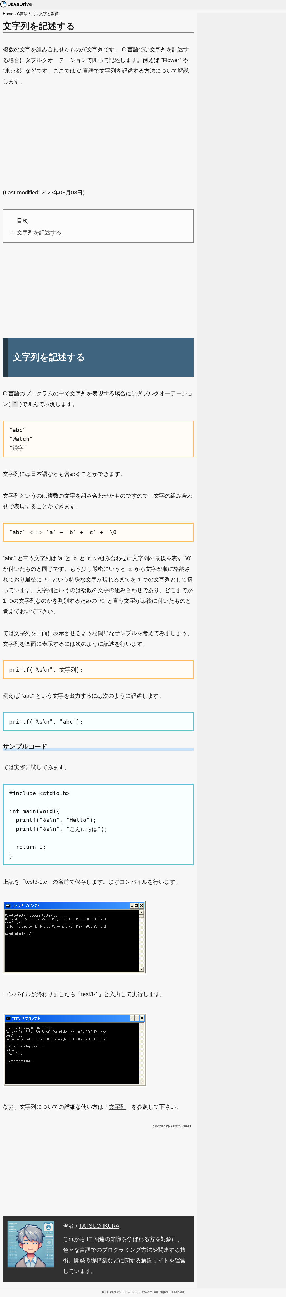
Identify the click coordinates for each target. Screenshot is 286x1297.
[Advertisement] (98, 137)
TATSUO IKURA (99, 1226)
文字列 (117, 1107)
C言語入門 (26, 13)
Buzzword (144, 1292)
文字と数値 (49, 13)
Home (8, 13)
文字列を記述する (39, 232)
